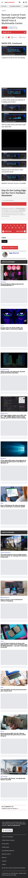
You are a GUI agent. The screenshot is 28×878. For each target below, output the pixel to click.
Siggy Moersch (13, 27)
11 (15, 228)
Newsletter (23, 37)
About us (4, 857)
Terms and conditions (7, 836)
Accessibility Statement (8, 850)
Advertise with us (6, 854)
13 (22, 228)
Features (4, 27)
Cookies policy (5, 847)
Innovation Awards (15, 6)
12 (19, 228)
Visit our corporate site (14, 825)
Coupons (4, 861)
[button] (26, 2)
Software (4, 10)
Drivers (4, 241)
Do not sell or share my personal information (13, 868)
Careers (4, 864)
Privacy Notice (22, 210)
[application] (14, 138)
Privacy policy (5, 843)
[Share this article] (3, 37)
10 (12, 228)
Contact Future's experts (8, 840)
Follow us (15, 37)
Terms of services (20, 208)
